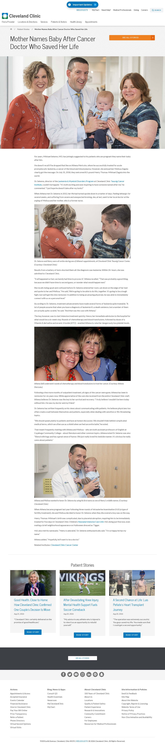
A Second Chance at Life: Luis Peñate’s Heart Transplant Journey (130, 605)
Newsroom (52, 700)
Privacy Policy (128, 710)
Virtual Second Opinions (20, 724)
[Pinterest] (95, 675)
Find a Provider (8, 21)
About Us (88, 697)
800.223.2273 (82, 10)
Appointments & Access (20, 693)
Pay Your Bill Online (18, 710)
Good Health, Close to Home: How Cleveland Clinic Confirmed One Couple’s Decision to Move (32, 605)
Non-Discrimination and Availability (137, 717)
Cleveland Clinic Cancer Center (64, 545)
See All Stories (130, 37)
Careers (144, 10)
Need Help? (106, 10)
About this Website (130, 700)
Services (44, 21)
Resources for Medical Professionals (100, 724)
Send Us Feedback (129, 693)
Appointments (91, 21)
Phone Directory (17, 720)
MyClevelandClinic (55, 703)
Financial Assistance (19, 703)
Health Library (76, 21)
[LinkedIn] (88, 675)
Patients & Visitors (59, 21)
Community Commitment (94, 714)
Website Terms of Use (131, 707)
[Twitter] (69, 675)
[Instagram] (82, 675)
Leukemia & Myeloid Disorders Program (76, 181)
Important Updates (82, 4)
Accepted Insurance (18, 697)
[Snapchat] (101, 675)
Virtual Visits (15, 727)
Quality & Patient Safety (94, 703)
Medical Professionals (122, 10)
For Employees (90, 720)
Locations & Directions (27, 21)
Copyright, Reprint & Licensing (135, 703)
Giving (136, 10)
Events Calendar (17, 700)
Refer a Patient (16, 717)
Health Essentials (54, 697)
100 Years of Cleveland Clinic (96, 693)
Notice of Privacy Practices (133, 714)
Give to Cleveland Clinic (20, 707)
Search (158, 10)
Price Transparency (18, 714)
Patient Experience (92, 707)
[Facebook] (63, 675)
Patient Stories (23, 29)
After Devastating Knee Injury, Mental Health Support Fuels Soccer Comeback (81, 605)
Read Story (33, 632)
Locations (88, 700)
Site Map (125, 697)
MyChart (95, 10)
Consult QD (52, 693)
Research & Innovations (94, 710)
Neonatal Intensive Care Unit (91, 521)
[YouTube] (76, 675)
